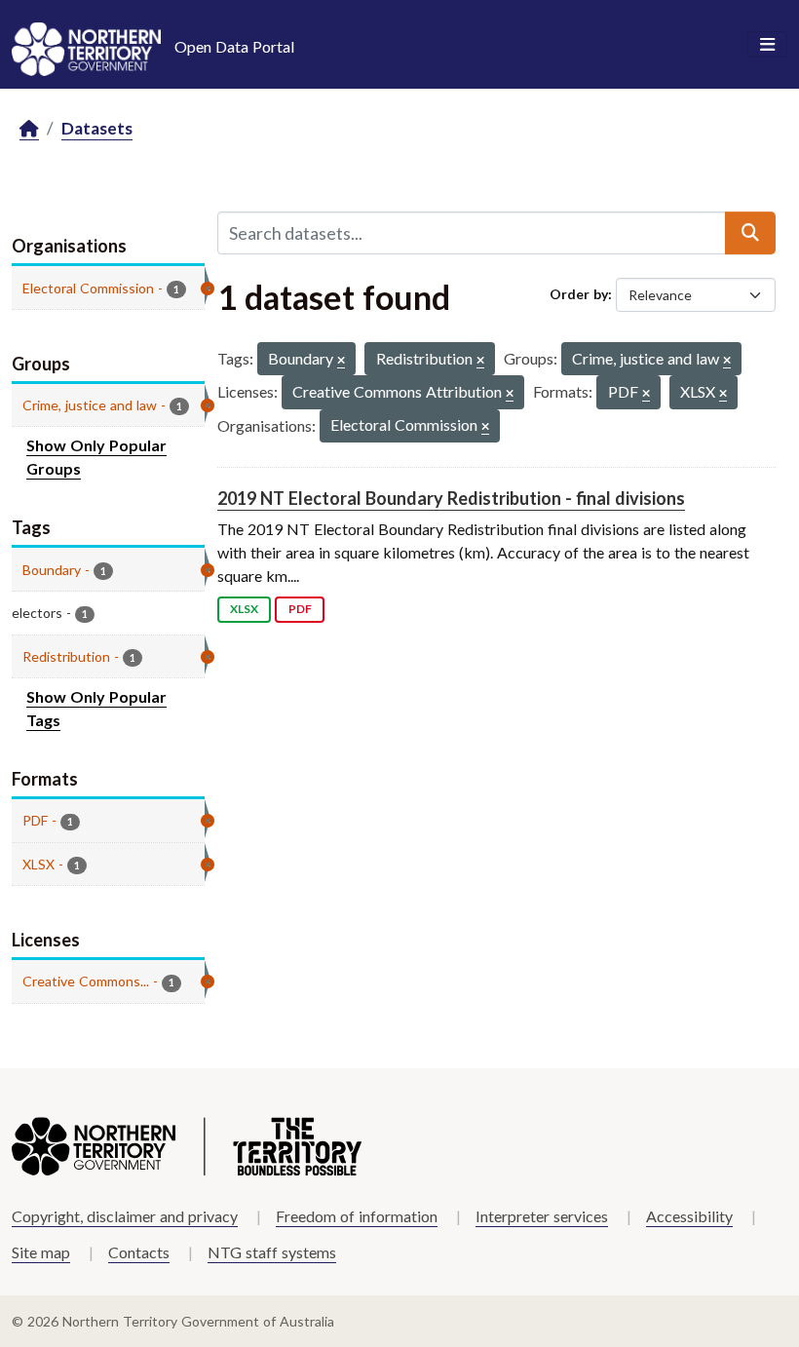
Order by (579, 294)
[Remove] (341, 361)
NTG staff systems (272, 1252)
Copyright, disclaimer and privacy (125, 1216)
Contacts (139, 1252)
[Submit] (750, 233)
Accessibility (689, 1216)
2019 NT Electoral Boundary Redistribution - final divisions (451, 498)
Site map (41, 1252)
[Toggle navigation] (767, 44)
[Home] (29, 129)
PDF (300, 608)
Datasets (97, 128)
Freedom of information (357, 1216)
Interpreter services (542, 1216)
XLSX (244, 608)
